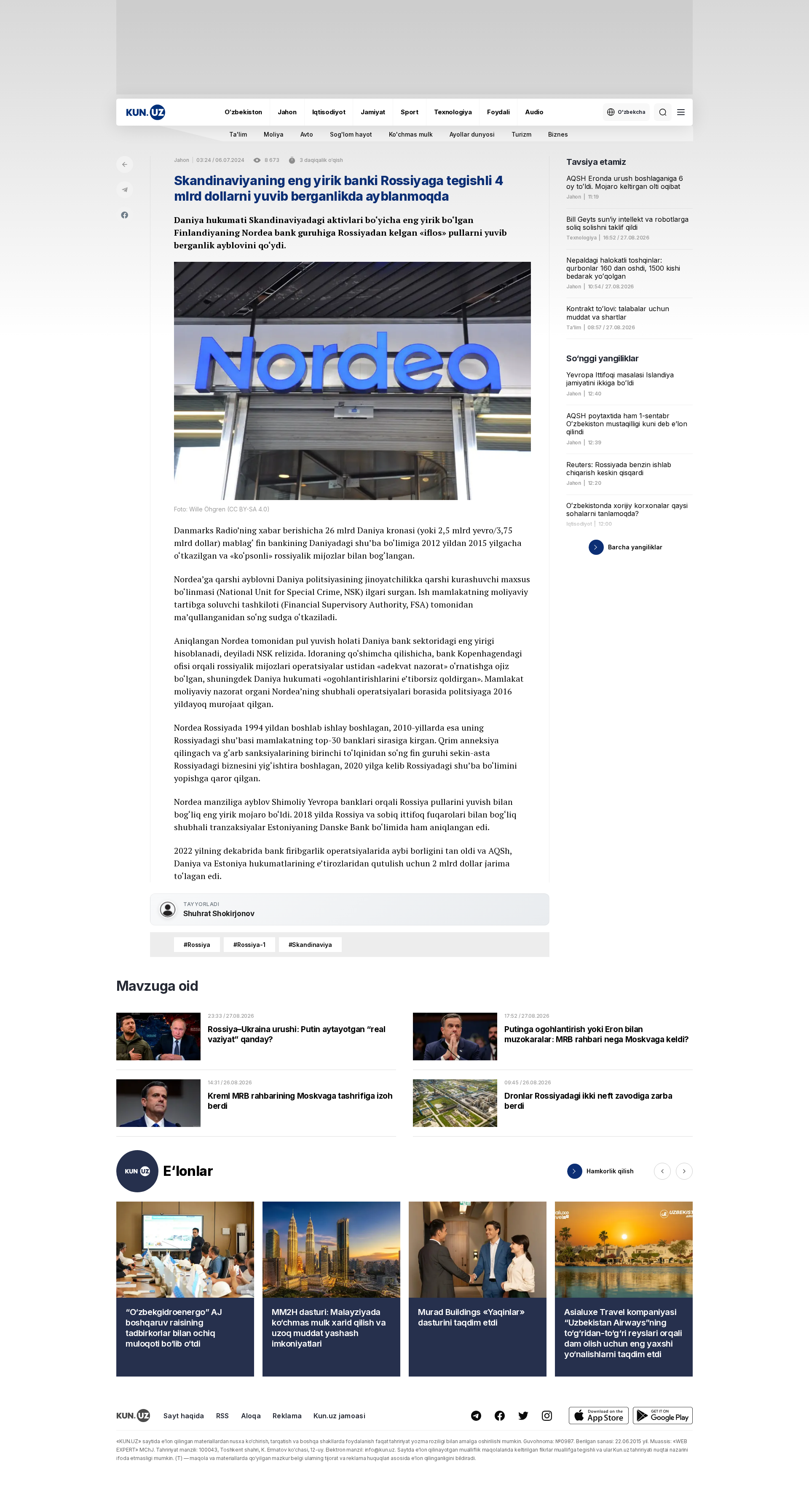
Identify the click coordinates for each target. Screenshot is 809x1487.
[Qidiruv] (663, 112)
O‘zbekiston (243, 112)
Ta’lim (573, 328)
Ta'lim (238, 134)
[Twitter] (523, 1416)
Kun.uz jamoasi (339, 1416)
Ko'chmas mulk (411, 134)
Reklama (287, 1416)
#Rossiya (197, 944)
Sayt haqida (183, 1416)
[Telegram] (124, 189)
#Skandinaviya (310, 944)
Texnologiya (453, 112)
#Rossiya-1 (249, 944)
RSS (222, 1416)
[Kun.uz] (145, 112)
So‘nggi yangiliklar (602, 358)
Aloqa (251, 1416)
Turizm (521, 134)
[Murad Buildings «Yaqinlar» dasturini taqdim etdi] (477, 1289)
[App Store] (599, 1415)
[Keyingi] (684, 1171)
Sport (409, 112)
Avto (306, 134)
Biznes (558, 134)
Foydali (498, 112)
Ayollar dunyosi (472, 134)
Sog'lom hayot (351, 134)
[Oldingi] (662, 1171)
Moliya (274, 134)
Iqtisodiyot (329, 112)
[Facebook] (124, 215)
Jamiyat (373, 112)
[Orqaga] (124, 164)
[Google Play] (663, 1415)
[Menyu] (681, 112)
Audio (534, 112)
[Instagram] (547, 1416)
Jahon (287, 112)
